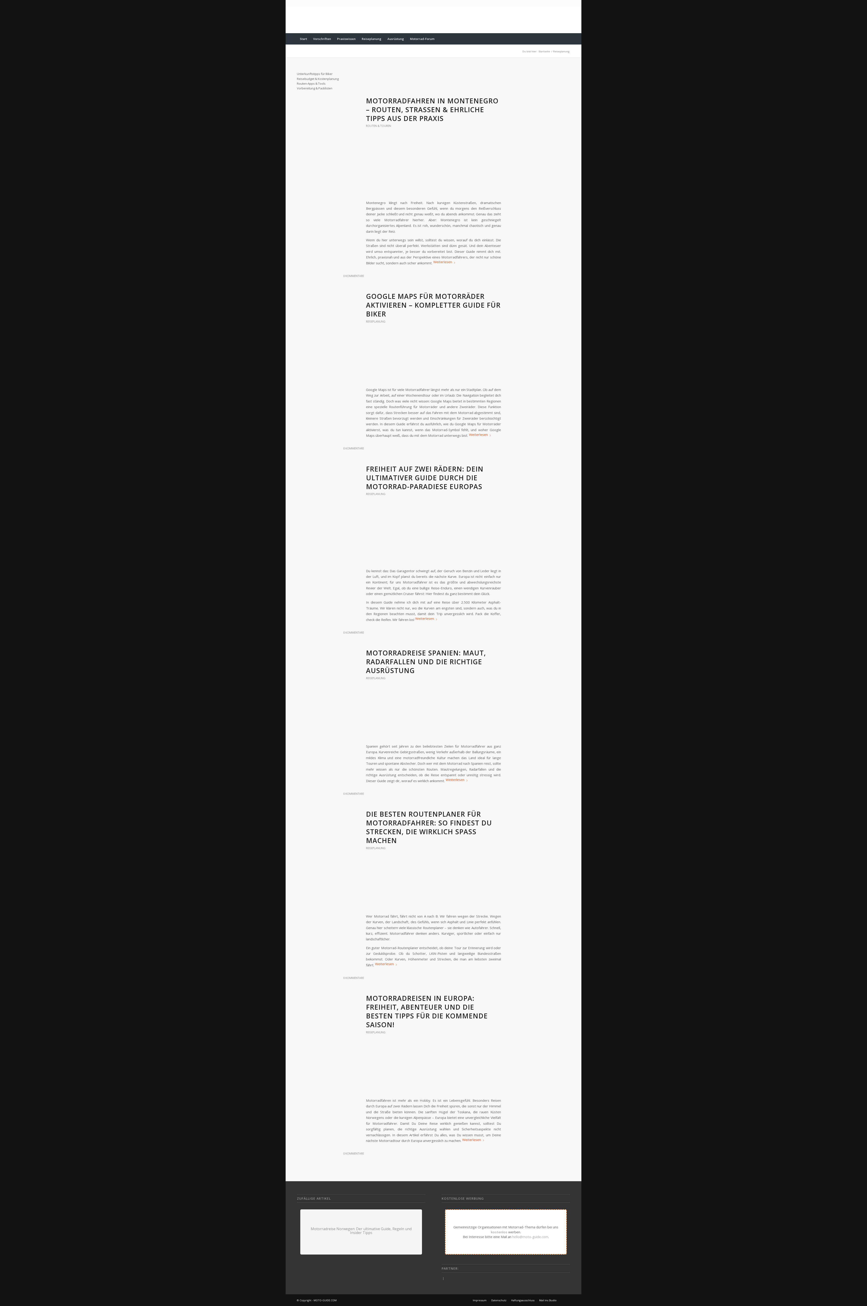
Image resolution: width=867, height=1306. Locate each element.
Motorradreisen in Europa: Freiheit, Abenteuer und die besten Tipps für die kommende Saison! (427, 1011)
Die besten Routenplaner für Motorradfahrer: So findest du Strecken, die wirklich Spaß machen (429, 827)
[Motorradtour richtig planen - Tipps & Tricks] (433, 1068)
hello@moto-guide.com (530, 1236)
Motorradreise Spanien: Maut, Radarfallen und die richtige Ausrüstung (426, 661)
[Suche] (567, 38)
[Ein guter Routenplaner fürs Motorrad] (433, 884)
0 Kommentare (353, 276)
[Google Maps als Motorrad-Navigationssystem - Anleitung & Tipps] (433, 358)
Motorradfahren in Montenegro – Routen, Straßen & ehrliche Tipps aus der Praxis (432, 109)
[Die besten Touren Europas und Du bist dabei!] (433, 535)
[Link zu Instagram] (566, 1300)
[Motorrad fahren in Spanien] (433, 714)
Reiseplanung (375, 321)
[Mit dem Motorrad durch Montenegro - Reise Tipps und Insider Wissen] (433, 167)
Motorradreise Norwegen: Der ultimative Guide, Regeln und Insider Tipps (361, 1230)
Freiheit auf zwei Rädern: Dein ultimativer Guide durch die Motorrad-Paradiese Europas (424, 477)
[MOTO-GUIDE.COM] (310, 20)
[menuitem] (303, 38)
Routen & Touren (378, 126)
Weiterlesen (442, 262)
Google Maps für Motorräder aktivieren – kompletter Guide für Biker (433, 305)
